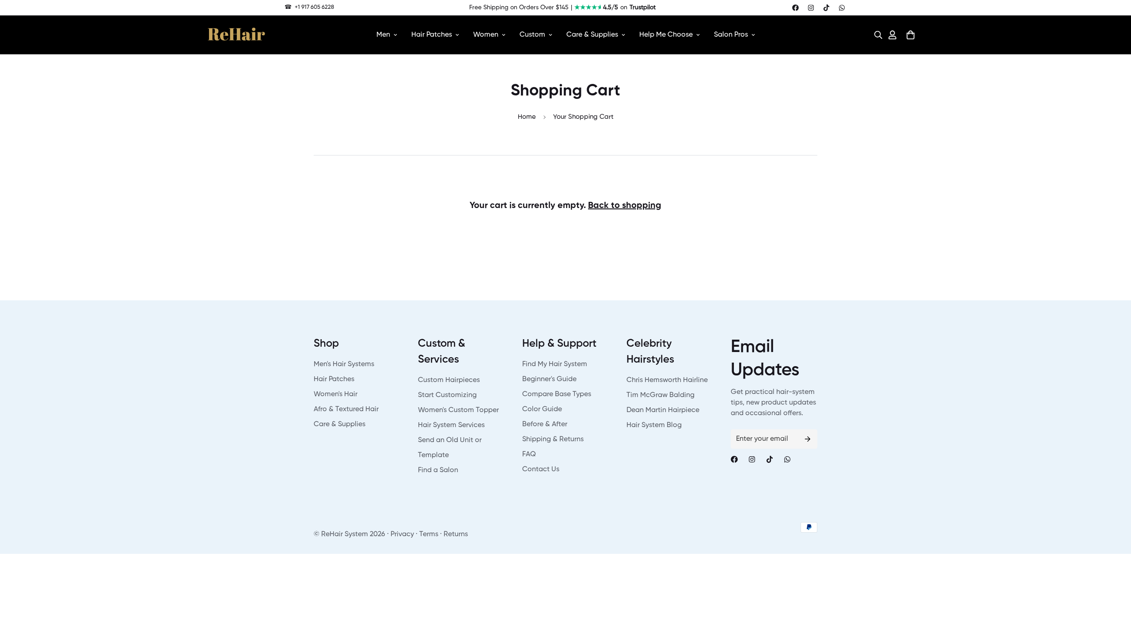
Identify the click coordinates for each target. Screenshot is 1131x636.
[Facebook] (795, 7)
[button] (875, 35)
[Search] (875, 35)
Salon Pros (731, 34)
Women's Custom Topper (458, 410)
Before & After (544, 424)
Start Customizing (447, 395)
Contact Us (540, 469)
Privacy (402, 534)
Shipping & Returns (553, 439)
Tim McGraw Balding (660, 395)
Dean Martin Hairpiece (662, 410)
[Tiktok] (826, 7)
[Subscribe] (807, 439)
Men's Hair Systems (344, 364)
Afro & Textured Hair (346, 409)
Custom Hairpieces (449, 380)
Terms (428, 534)
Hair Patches (431, 34)
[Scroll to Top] (1114, 588)
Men (383, 34)
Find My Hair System (554, 364)
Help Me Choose (666, 34)
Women (485, 34)
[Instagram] (811, 7)
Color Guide (542, 409)
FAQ (529, 454)
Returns (456, 534)
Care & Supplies (592, 34)
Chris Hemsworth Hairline (667, 380)
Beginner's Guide (549, 379)
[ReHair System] (236, 35)
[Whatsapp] (841, 7)
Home (527, 117)
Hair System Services (451, 425)
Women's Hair (335, 394)
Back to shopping (624, 205)
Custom (532, 34)
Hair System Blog (654, 425)
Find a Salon (438, 470)
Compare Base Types (556, 394)
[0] (910, 35)
